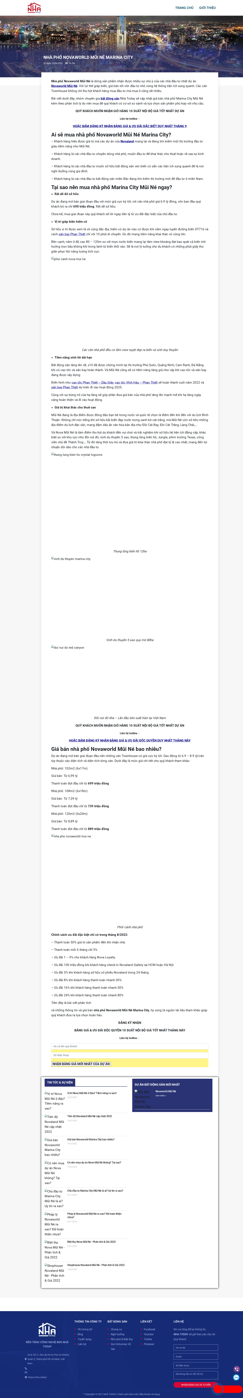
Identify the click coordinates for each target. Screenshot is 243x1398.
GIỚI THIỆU (207, 8)
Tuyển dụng (84, 1339)
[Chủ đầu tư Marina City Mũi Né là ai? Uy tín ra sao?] (55, 1199)
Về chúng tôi (85, 1329)
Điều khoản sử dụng (149, 1394)
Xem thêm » (161, 1096)
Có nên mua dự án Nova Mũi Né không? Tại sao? (94, 1162)
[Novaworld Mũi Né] (144, 1100)
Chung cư (116, 1329)
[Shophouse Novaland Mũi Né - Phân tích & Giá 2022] (55, 1273)
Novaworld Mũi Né (166, 1091)
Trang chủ (184, 8)
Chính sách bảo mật (127, 1394)
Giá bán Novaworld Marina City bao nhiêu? (90, 1139)
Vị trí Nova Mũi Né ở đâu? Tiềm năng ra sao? (92, 1093)
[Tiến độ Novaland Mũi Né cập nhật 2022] (55, 1124)
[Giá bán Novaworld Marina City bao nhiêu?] (55, 1148)
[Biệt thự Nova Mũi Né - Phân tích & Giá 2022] (55, 1250)
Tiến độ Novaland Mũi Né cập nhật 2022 (89, 1116)
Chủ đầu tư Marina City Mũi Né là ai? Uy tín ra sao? (95, 1190)
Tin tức (72, 63)
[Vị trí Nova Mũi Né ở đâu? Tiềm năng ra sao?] (55, 1101)
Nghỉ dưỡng (117, 1334)
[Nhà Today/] (34, 7)
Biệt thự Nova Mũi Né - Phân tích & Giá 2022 (91, 1241)
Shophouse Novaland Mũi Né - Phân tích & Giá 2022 (95, 1265)
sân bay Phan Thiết (72, 234)
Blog (80, 1334)
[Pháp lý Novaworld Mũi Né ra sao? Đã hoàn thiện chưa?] (55, 1224)
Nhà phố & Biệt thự (122, 1339)
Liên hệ (82, 1344)
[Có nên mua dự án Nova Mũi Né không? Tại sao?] (55, 1173)
